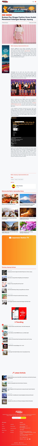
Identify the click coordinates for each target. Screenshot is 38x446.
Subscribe (23, 417)
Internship (12, 424)
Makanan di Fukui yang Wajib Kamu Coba (8, 204)
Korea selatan (21, 179)
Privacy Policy (12, 426)
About (3, 424)
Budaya (12, 179)
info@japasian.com (25, 437)
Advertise (3, 428)
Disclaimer (12, 430)
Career (3, 432)
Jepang (16, 179)
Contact (3, 426)
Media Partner (4, 430)
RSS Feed (12, 432)
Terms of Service (13, 428)
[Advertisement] (23, 165)
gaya (27, 50)
